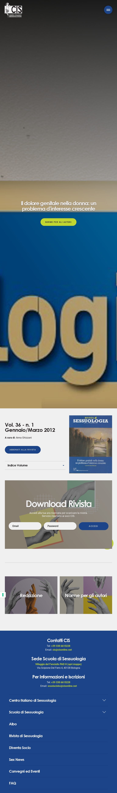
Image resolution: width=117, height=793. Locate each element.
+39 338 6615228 (60, 646)
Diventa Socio (20, 748)
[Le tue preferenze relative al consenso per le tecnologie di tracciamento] (3, 595)
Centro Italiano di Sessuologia (32, 700)
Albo (13, 724)
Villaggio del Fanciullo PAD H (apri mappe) (58, 664)
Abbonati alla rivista (23, 450)
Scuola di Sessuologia (26, 712)
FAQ (12, 783)
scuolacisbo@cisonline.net (62, 686)
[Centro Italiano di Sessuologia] (13, 9)
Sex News (16, 759)
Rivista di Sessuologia (26, 736)
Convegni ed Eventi (24, 771)
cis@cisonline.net (62, 649)
